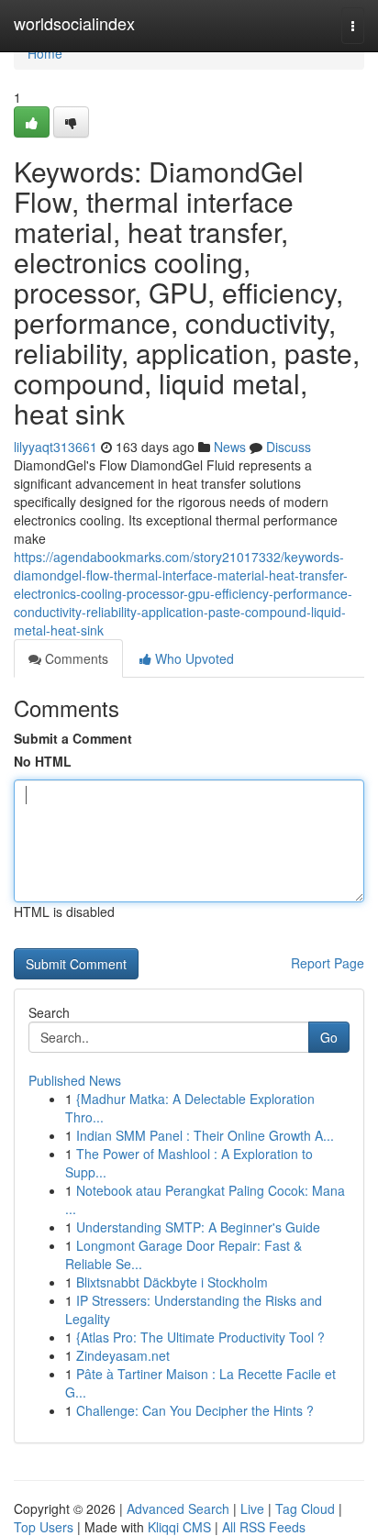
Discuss (288, 446)
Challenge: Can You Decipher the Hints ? (195, 1410)
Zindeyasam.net (123, 1355)
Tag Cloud (305, 1508)
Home (45, 53)
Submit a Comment (73, 738)
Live (252, 1508)
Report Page (327, 963)
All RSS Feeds (264, 1527)
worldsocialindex (74, 23)
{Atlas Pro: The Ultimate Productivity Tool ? (200, 1337)
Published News (74, 1080)
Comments (74, 658)
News (230, 446)
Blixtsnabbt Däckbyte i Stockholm (172, 1282)
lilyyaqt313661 (55, 446)
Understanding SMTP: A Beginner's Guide (198, 1227)
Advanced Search (178, 1508)
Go (329, 1037)
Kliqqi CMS (179, 1527)
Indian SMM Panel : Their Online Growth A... (205, 1135)
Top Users (43, 1527)
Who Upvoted (192, 658)
